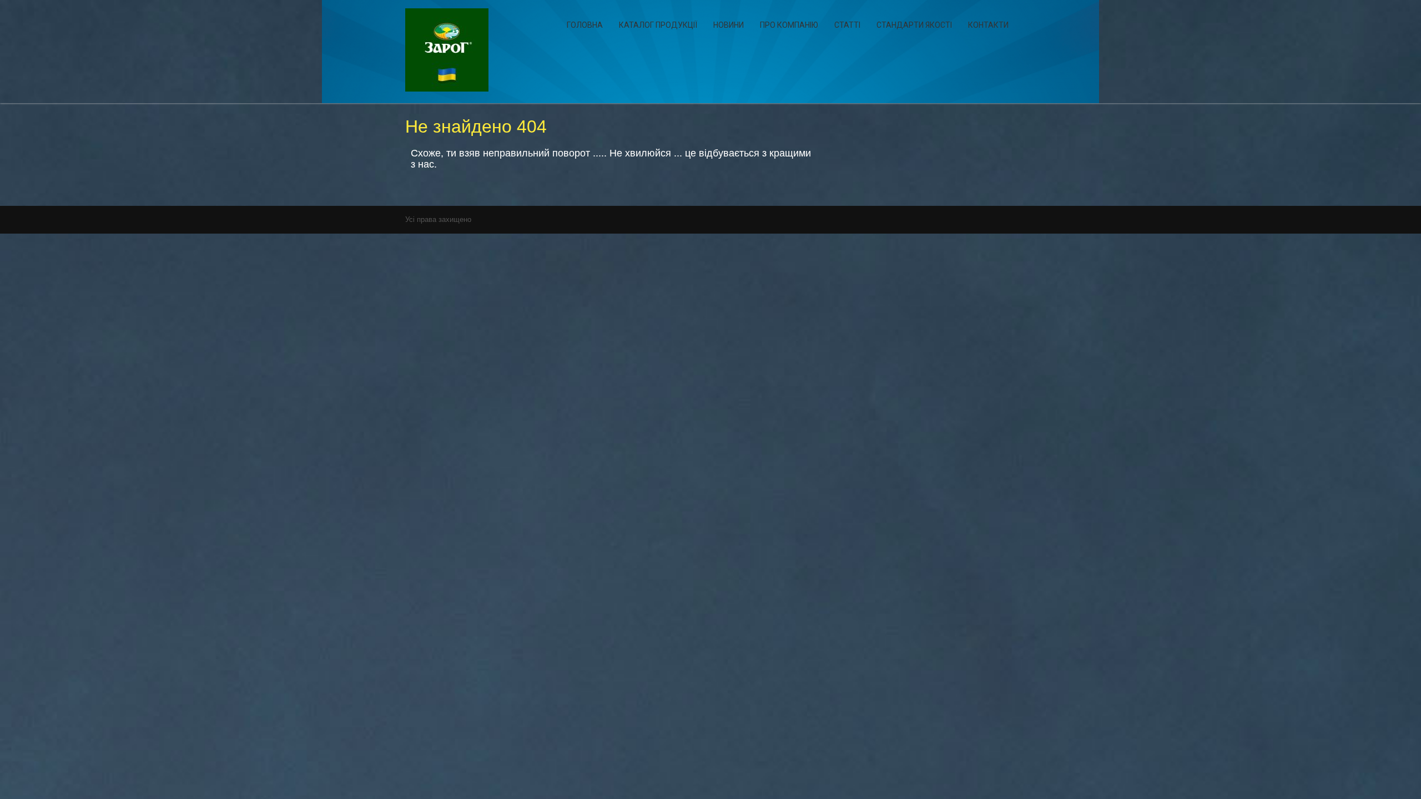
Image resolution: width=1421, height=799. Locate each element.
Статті (847, 25)
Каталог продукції (658, 25)
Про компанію (789, 25)
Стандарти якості (914, 25)
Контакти (988, 25)
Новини (728, 25)
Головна (585, 25)
